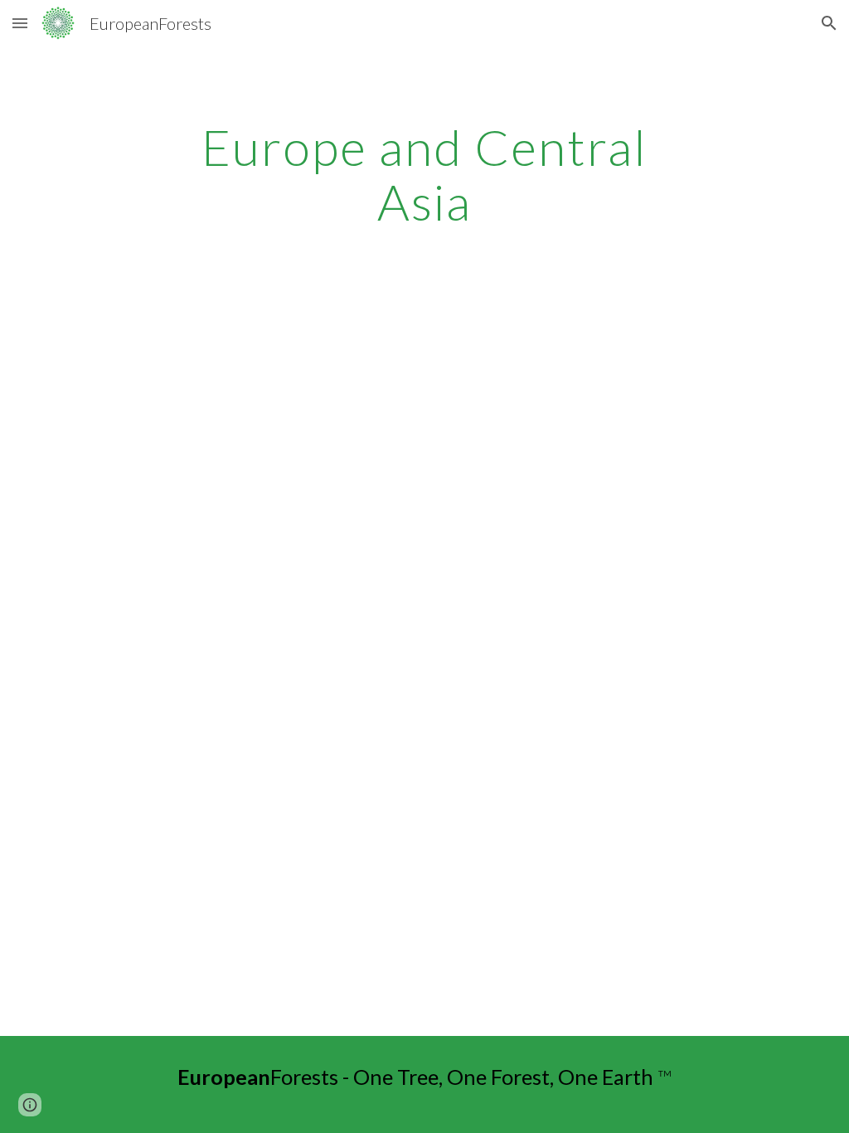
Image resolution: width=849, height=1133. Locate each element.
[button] (20, 23)
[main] (424, 174)
